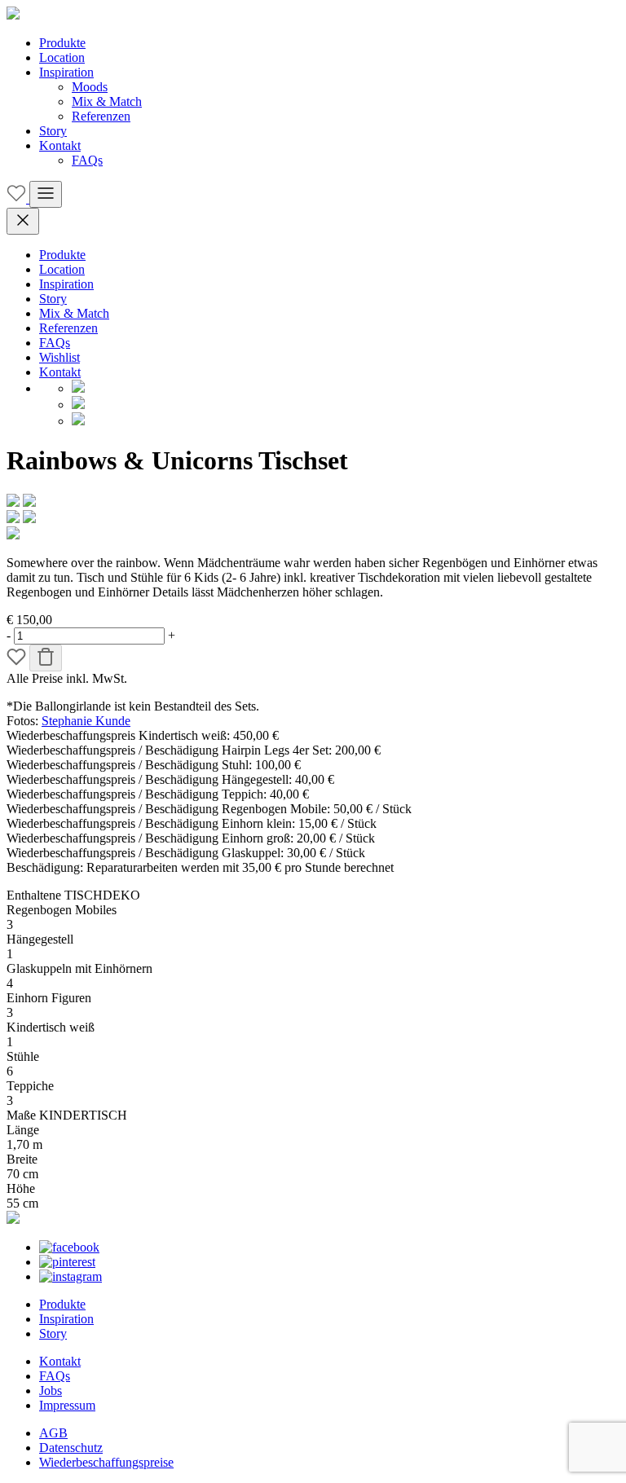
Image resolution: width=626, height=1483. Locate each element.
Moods (90, 87)
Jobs (50, 1390)
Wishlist (59, 357)
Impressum (67, 1405)
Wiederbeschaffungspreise (106, 1462)
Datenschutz (71, 1447)
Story (53, 131)
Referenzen (101, 116)
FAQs (87, 160)
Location (62, 57)
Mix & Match (107, 101)
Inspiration (66, 72)
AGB (53, 1433)
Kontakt (60, 145)
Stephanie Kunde (86, 721)
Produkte (62, 43)
